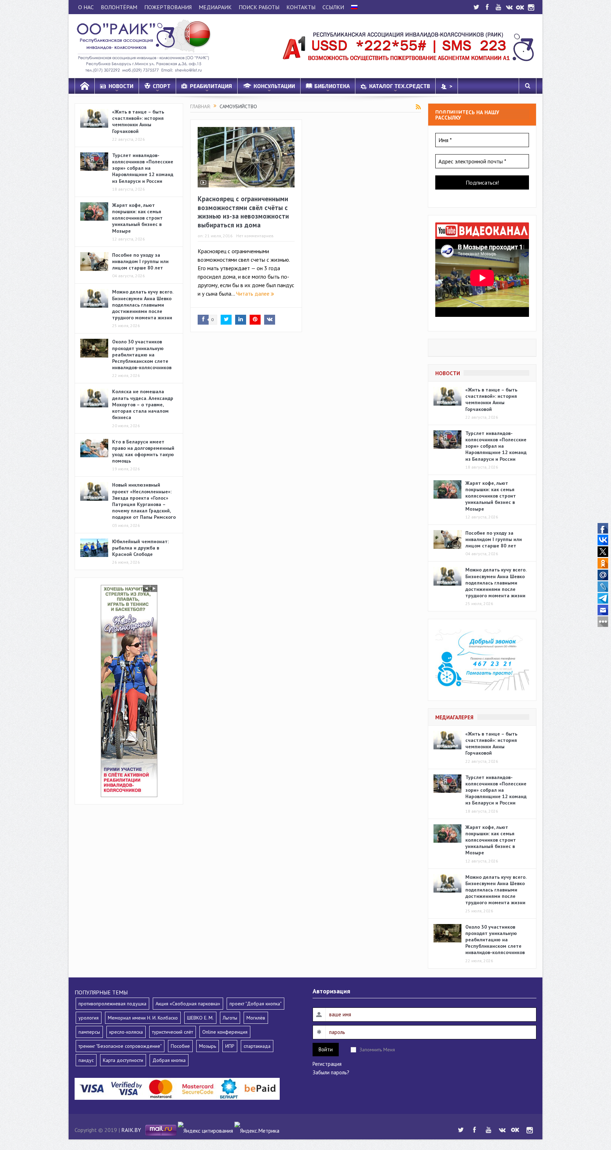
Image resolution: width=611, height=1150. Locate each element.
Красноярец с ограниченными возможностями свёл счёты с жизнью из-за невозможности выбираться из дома (243, 211)
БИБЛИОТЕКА (332, 86)
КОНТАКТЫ (300, 7)
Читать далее (253, 293)
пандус (86, 1060)
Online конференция (225, 1032)
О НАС (86, 7)
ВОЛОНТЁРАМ (119, 7)
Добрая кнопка (169, 1060)
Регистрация (327, 1064)
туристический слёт (172, 1032)
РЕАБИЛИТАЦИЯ (211, 86)
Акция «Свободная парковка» (188, 1003)
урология (88, 1018)
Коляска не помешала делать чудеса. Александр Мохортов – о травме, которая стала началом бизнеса (142, 404)
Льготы (230, 1018)
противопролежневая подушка (112, 1003)
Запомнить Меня (377, 1049)
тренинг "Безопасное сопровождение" (120, 1046)
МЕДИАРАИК (215, 7)
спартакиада (257, 1046)
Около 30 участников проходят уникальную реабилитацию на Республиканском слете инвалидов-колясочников (141, 354)
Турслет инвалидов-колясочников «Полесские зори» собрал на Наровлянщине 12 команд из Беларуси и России (142, 168)
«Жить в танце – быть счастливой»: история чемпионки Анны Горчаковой (138, 121)
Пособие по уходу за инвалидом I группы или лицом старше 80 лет (140, 261)
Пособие (180, 1046)
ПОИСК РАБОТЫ (259, 7)
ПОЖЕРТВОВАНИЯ (168, 7)
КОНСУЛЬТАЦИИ (274, 86)
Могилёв (255, 1018)
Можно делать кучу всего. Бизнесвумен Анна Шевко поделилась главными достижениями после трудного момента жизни (142, 305)
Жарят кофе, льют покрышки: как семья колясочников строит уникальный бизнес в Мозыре (137, 218)
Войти (326, 1049)
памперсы (89, 1032)
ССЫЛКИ (333, 7)
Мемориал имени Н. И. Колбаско (143, 1018)
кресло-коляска (126, 1032)
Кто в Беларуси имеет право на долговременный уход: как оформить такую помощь (143, 451)
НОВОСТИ (121, 86)
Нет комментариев (255, 235)
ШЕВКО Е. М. (200, 1018)
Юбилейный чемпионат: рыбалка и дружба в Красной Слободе (140, 547)
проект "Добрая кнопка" (255, 1003)
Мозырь (207, 1046)
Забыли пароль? (331, 1072)
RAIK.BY (131, 1129)
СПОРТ (161, 86)
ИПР (229, 1046)
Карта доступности (123, 1060)
